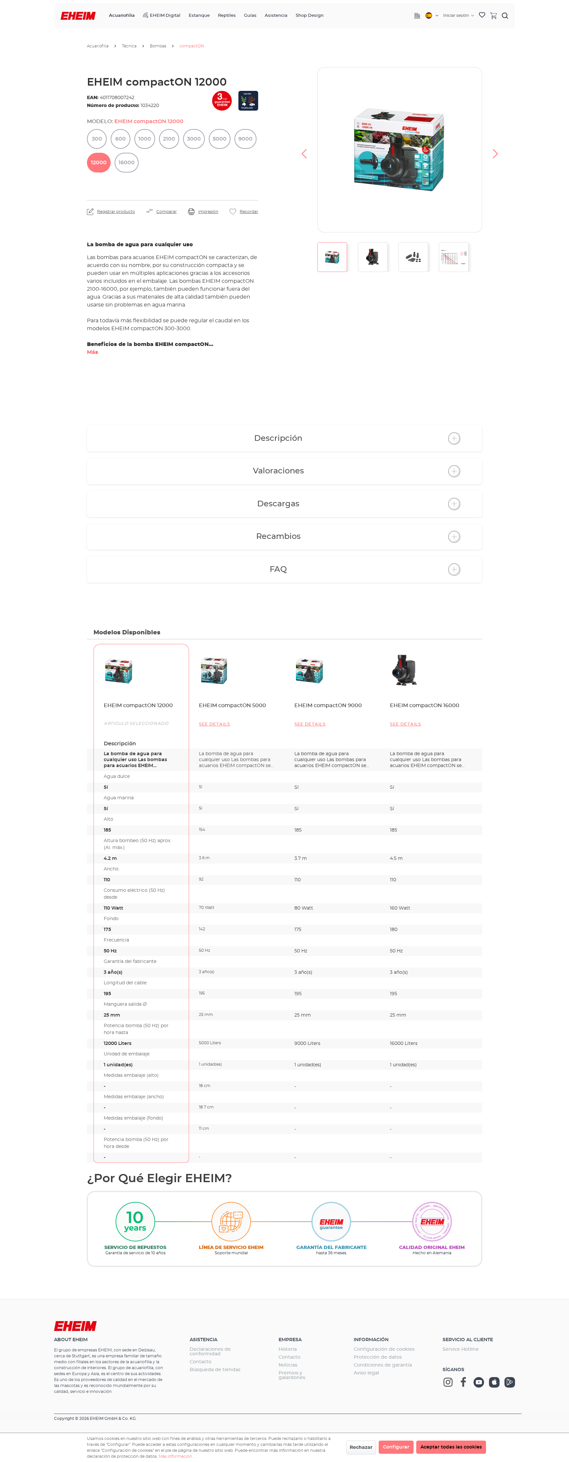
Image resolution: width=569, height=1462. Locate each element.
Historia (288, 1349)
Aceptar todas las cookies (451, 1447)
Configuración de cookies (384, 1349)
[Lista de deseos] (482, 16)
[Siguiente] (495, 150)
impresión (208, 212)
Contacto (200, 1362)
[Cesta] (493, 15)
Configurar (396, 1447)
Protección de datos (378, 1357)
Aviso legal (366, 1373)
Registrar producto (116, 212)
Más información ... (177, 1456)
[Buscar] (505, 15)
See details (214, 724)
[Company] (417, 16)
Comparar (166, 212)
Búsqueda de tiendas (215, 1370)
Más (92, 352)
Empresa (290, 1340)
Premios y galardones (292, 1375)
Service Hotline (461, 1349)
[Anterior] (304, 150)
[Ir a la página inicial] (78, 16)
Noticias (288, 1365)
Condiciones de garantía (383, 1365)
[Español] (431, 15)
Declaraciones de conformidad (210, 1351)
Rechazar (361, 1447)
